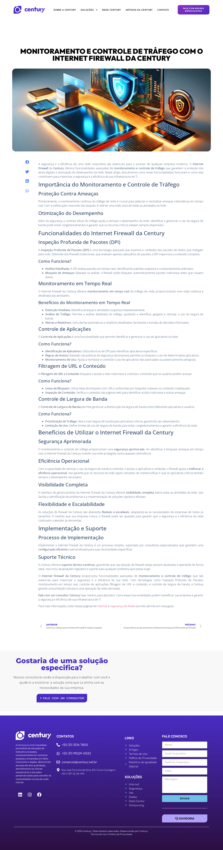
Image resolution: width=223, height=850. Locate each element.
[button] (27, 162)
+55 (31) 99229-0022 (76, 753)
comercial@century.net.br (79, 762)
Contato (163, 9)
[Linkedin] (20, 794)
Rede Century (111, 9)
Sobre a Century (64, 9)
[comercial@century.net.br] (58, 762)
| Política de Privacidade (119, 834)
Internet (102, 606)
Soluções (87, 9)
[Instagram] (29, 794)
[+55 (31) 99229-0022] (58, 753)
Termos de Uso (99, 834)
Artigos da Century (139, 9)
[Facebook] (39, 794)
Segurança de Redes (123, 606)
